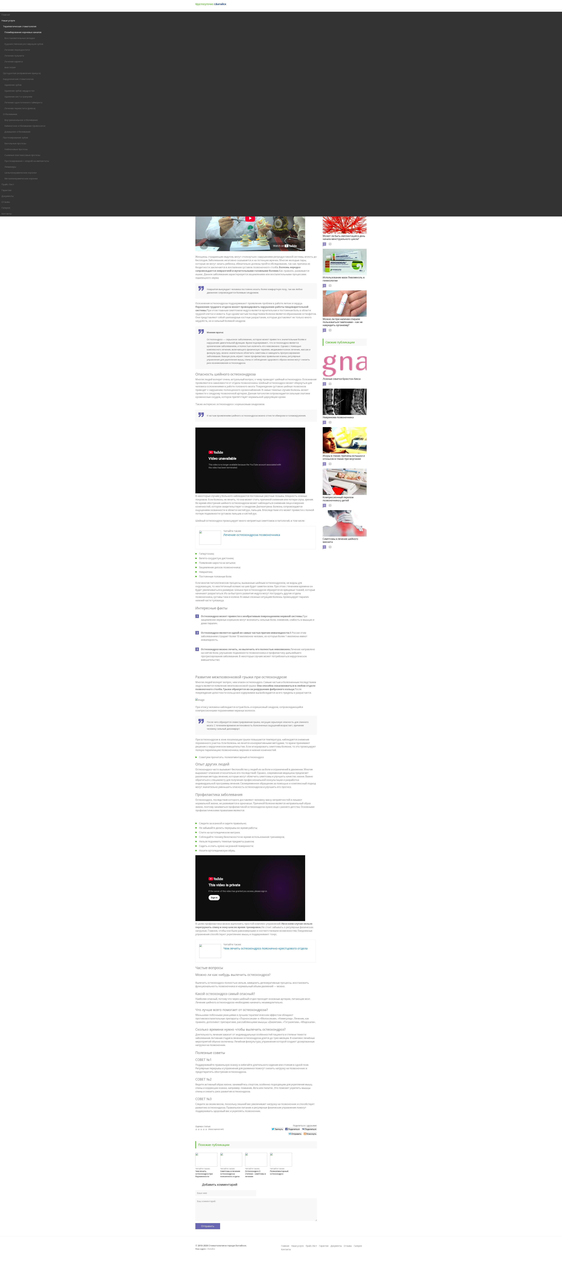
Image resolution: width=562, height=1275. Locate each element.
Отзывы (348, 1245)
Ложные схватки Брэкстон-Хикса (341, 378)
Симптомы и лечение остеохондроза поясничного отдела (230, 1174)
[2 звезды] (199, 1129)
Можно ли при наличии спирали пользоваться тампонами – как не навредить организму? (343, 322)
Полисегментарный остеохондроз (279, 1172)
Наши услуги (297, 1245)
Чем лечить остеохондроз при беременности (204, 1174)
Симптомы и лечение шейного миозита (340, 540)
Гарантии (323, 1245)
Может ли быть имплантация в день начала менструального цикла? (344, 237)
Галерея (358, 1245)
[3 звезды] (201, 1129)
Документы (336, 1245)
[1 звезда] (196, 1129)
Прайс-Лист (311, 1245)
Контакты (286, 1249)
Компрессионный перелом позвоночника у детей (338, 499)
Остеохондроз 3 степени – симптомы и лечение (255, 1174)
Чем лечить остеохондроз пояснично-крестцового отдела (265, 948)
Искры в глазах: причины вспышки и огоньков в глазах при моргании (344, 457)
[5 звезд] (206, 1129)
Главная (285, 1245)
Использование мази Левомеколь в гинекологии (344, 279)
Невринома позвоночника (338, 417)
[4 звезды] (204, 1129)
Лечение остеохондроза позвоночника (251, 535)
